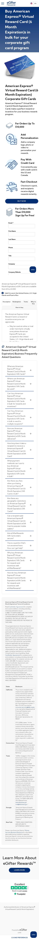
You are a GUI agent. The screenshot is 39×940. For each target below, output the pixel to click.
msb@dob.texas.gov (21, 804)
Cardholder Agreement (16, 607)
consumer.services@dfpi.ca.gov (25, 707)
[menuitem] (19, 370)
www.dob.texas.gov (21, 802)
